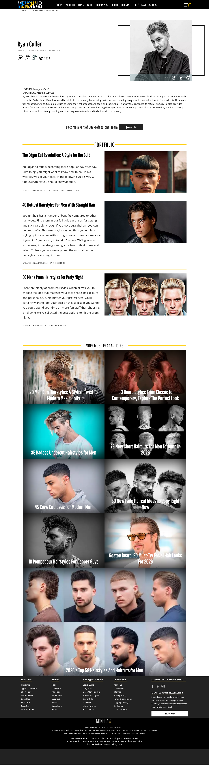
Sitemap (117, 691)
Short (59, 5)
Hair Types (101, 5)
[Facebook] (174, 77)
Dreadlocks (57, 706)
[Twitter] (181, 77)
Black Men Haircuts (91, 691)
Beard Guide (88, 684)
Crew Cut (25, 706)
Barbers (39, 10)
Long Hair (25, 698)
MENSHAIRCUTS (25, 10)
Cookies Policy (120, 709)
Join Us (131, 127)
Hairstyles (25, 684)
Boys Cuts (25, 702)
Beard (114, 5)
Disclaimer (118, 706)
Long (81, 5)
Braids (55, 709)
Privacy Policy (120, 695)
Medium (70, 5)
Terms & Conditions (123, 698)
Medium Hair (27, 695)
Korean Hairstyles (91, 695)
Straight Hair (88, 698)
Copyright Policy (121, 702)
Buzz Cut (56, 698)
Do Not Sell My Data (113, 744)
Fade (89, 5)
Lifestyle (126, 5)
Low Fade (56, 688)
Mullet (55, 702)
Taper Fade (57, 695)
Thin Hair (87, 702)
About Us (118, 684)
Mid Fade (56, 691)
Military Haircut (28, 709)
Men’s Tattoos (89, 706)
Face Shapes (88, 709)
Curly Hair (87, 688)
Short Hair (25, 691)
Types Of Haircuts (29, 688)
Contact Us (119, 688)
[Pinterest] (187, 77)
